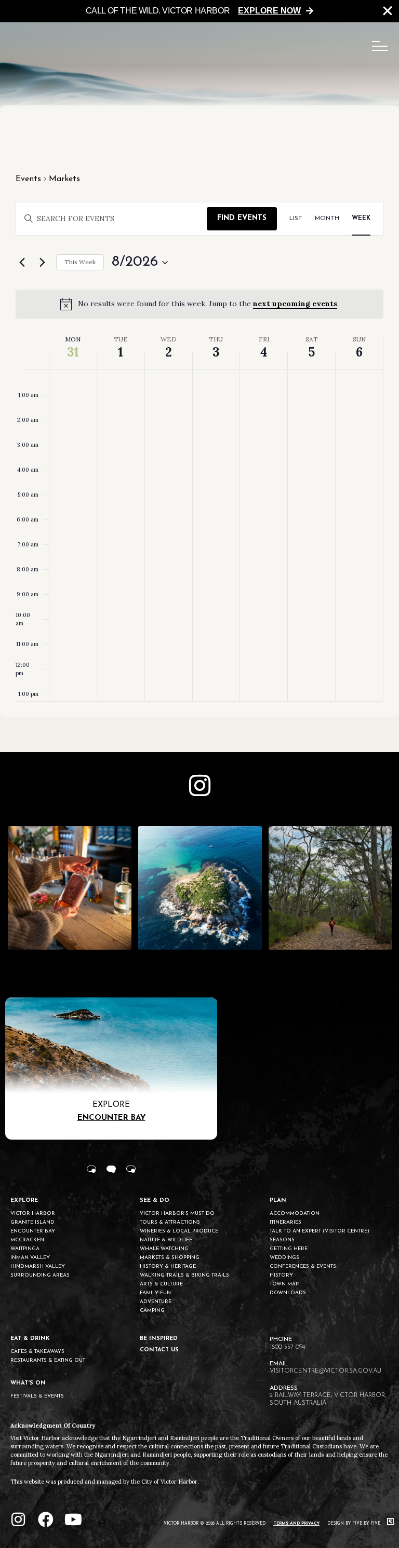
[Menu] (380, 46)
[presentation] (91, 1169)
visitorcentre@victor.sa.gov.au (325, 1371)
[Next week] (42, 262)
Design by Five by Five (354, 1524)
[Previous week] (22, 262)
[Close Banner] (387, 11)
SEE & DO (154, 1200)
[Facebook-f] (46, 1519)
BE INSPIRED (159, 1338)
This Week (80, 262)
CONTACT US (159, 1350)
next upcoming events (295, 303)
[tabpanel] (111, 1068)
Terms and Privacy (296, 1524)
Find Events (242, 218)
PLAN (278, 1200)
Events (28, 179)
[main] (199, 411)
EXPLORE (24, 1200)
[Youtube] (73, 1519)
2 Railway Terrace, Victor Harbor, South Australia (328, 1399)
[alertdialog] (199, 11)
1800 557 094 (287, 1347)
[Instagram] (18, 1519)
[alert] (199, 304)
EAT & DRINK (30, 1338)
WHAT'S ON (28, 1383)
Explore (111, 1105)
